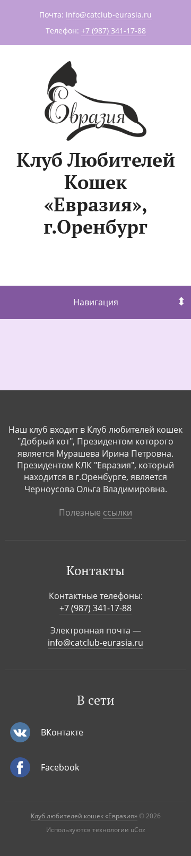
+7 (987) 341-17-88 (113, 30)
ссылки (117, 512)
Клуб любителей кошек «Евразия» (84, 815)
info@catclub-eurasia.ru (109, 15)
